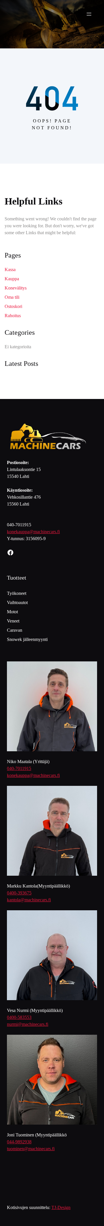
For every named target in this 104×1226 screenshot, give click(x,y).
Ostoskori (13, 306)
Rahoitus (13, 315)
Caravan (14, 630)
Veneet (13, 620)
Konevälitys (16, 287)
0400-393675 (19, 892)
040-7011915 (19, 768)
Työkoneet (16, 593)
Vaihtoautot (17, 602)
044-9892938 (19, 1141)
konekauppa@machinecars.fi (33, 531)
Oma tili (12, 297)
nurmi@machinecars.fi (27, 1024)
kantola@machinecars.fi (29, 899)
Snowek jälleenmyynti (27, 639)
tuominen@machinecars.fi (31, 1148)
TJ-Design (60, 1207)
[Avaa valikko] (89, 14)
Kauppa (12, 278)
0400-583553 (19, 1017)
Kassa (10, 269)
